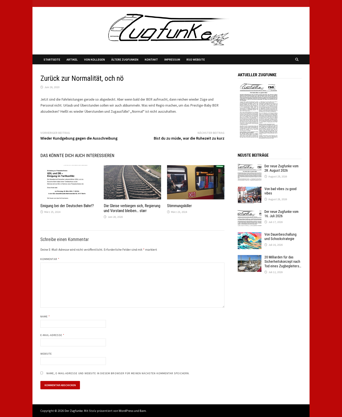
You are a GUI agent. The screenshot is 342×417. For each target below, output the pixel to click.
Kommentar (49, 259)
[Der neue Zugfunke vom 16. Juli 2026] (249, 212)
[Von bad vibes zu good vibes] (249, 189)
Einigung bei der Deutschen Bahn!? (67, 205)
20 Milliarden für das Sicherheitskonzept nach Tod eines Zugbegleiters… (282, 261)
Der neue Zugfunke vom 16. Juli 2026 (281, 213)
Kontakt (151, 59)
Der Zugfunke (74, 411)
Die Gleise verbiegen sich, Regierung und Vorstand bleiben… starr (132, 208)
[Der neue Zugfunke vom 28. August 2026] (249, 166)
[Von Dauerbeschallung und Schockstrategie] (249, 235)
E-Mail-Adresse (52, 335)
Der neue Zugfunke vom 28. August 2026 (281, 168)
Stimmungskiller (179, 205)
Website (46, 353)
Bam (143, 411)
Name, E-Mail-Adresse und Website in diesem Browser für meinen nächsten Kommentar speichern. (118, 373)
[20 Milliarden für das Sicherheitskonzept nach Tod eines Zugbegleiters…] (249, 257)
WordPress (126, 411)
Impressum (172, 59)
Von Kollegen (94, 59)
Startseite (52, 59)
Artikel (72, 59)
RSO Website (195, 59)
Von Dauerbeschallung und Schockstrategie (280, 236)
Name (45, 316)
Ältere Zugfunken (124, 59)
